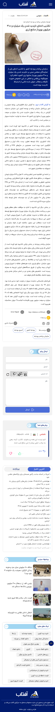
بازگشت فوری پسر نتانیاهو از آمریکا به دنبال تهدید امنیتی (29, 529)
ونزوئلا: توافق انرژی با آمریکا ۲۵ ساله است (34, 502)
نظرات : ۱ (11, 16)
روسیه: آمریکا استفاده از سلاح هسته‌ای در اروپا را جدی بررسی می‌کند (28, 489)
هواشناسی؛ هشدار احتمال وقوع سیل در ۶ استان (32, 544)
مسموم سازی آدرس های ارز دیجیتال (36, 660)
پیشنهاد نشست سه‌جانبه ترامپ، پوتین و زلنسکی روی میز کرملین (29, 519)
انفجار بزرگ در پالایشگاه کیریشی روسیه (35, 533)
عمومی (38, 16)
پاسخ (40, 451)
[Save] (48, 323)
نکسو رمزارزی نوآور (25, 654)
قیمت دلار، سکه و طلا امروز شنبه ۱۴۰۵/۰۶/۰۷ (20, 599)
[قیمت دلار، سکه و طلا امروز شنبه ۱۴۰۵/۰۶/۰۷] (41, 599)
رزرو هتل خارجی (43, 654)
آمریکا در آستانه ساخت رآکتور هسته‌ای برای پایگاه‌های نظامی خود (28, 476)
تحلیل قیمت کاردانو (23, 665)
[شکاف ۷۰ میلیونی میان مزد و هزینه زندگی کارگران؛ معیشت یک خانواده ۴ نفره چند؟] (41, 570)
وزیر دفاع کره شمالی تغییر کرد (39, 514)
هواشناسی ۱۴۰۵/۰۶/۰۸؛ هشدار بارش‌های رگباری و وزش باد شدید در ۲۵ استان (29, 483)
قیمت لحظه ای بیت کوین (39, 675)
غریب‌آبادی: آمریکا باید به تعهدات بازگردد (35, 548)
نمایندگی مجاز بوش (41, 639)
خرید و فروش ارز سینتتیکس (39, 670)
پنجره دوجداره (27, 633)
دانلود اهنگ (16, 649)
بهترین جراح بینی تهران (31, 644)
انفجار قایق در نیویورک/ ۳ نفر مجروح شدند (34, 510)
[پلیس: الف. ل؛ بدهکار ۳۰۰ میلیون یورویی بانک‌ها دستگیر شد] (41, 584)
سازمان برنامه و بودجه (41, 336)
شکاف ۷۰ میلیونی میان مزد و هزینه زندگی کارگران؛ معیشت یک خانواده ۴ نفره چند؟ (18, 570)
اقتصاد (45, 16)
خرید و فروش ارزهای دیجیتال (38, 681)
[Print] (43, 323)
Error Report (15, 312)
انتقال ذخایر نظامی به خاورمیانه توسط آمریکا (20, 614)
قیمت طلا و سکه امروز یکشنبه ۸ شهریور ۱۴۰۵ (33, 506)
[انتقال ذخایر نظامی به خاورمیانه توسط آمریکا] (41, 614)
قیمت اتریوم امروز (16, 681)
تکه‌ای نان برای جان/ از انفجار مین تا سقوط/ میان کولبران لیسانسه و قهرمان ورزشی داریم (29, 496)
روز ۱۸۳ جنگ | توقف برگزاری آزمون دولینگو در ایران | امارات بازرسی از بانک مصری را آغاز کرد (28, 538)
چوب (46, 644)
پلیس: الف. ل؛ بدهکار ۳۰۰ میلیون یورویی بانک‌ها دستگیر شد (19, 585)
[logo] (28, 4)
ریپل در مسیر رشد (42, 665)
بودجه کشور (31, 330)
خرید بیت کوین (43, 633)
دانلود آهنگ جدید (42, 649)
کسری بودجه (18, 330)
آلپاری (28, 649)
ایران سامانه (22, 709)
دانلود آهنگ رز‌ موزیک (21, 639)
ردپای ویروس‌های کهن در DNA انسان (36, 525)
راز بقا (14, 633)
